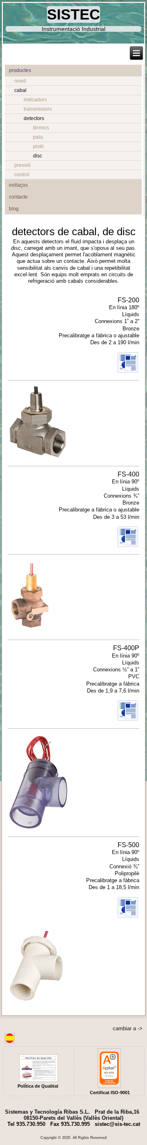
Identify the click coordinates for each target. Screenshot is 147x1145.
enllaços (18, 185)
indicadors (35, 100)
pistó (38, 146)
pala (38, 137)
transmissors (38, 109)
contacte (18, 197)
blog (14, 209)
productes (20, 70)
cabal (20, 90)
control (21, 174)
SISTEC (73, 14)
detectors (34, 118)
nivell (20, 81)
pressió (22, 165)
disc (37, 156)
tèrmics (41, 128)
